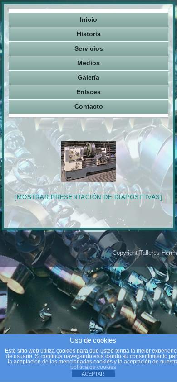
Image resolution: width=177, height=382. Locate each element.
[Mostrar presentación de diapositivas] (88, 197)
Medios (88, 63)
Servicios (88, 48)
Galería (88, 77)
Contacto (88, 106)
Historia (89, 34)
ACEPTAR (93, 374)
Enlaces (88, 92)
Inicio (88, 19)
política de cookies (93, 367)
